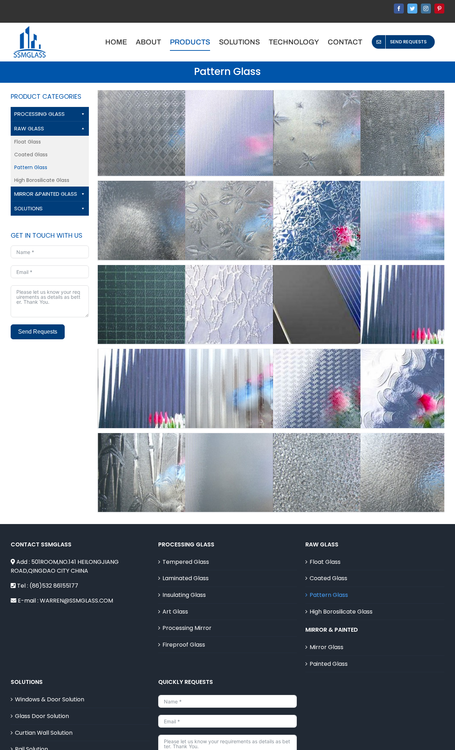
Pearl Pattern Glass (270, 151)
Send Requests (37, 332)
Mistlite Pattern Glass (270, 493)
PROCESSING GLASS (39, 114)
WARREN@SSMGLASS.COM (76, 601)
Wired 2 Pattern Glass (183, 325)
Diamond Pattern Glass (358, 493)
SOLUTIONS (28, 208)
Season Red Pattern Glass (270, 409)
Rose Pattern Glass (358, 241)
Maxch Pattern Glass (183, 409)
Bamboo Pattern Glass (183, 493)
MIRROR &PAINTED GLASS (45, 194)
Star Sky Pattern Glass (358, 151)
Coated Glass (31, 154)
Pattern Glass (30, 167)
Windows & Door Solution (49, 699)
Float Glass (27, 141)
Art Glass (175, 612)
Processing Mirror (187, 628)
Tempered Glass (185, 562)
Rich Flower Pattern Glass (270, 241)
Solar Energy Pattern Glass (358, 325)
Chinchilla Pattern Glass (183, 241)
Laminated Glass (185, 578)
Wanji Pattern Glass (358, 409)
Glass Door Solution (42, 716)
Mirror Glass (326, 647)
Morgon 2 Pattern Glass (270, 325)
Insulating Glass (184, 595)
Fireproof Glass (183, 645)
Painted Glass (329, 664)
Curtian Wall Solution (44, 733)
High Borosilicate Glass (41, 180)
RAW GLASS (29, 128)
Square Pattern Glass (183, 151)
